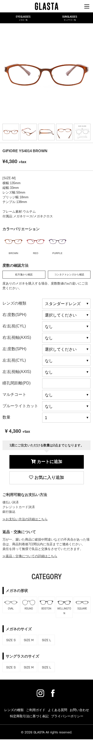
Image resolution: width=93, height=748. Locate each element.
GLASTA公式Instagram (40, 693)
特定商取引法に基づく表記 (29, 716)
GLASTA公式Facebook (53, 693)
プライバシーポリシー (67, 716)
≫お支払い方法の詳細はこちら (25, 519)
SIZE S (11, 640)
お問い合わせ (79, 710)
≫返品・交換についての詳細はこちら (29, 556)
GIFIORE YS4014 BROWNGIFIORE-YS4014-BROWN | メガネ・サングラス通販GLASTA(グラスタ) (46, 6)
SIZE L (46, 640)
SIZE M (29, 640)
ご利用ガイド (35, 710)
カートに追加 (49, 461)
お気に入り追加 (48, 477)
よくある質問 (57, 710)
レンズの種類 (14, 710)
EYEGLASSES (23, 18)
